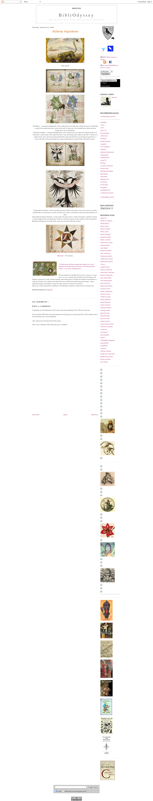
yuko (102, 127)
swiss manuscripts (106, 280)
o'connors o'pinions (106, 166)
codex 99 (103, 160)
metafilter (103, 122)
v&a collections (105, 253)
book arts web (104, 318)
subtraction (104, 136)
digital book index (106, 286)
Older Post (94, 415)
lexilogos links (105, 310)
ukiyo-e (102, 337)
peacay (114, 97)
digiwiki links (104, 313)
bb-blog (103, 163)
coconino (103, 348)
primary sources (105, 294)
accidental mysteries (107, 193)
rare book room (105, 288)
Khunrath (60, 256)
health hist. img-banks (107, 354)
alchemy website (105, 351)
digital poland (105, 245)
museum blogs (105, 316)
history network (105, 359)
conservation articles (107, 324)
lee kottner (103, 182)
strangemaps (104, 155)
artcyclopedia (104, 335)
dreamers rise (104, 179)
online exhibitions (106, 291)
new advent (104, 362)
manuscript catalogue (107, 272)
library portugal (105, 234)
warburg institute (105, 307)
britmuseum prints (106, 256)
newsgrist (103, 144)
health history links (106, 356)
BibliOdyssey (76, 15)
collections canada (106, 242)
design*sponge (105, 141)
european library (105, 237)
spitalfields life (105, 190)
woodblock (104, 346)
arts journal (104, 332)
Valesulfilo (103, 176)
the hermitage (104, 133)
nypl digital (104, 248)
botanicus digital (105, 250)
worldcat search (105, 297)
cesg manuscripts (105, 278)
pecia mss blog (105, 283)
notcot (102, 125)
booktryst (103, 138)
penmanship (104, 343)
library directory (105, 299)
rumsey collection (106, 270)
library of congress (106, 221)
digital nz (103, 218)
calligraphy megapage (107, 340)
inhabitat (103, 149)
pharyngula (104, 174)
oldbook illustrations (107, 152)
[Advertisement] (52, 394)
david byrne (104, 185)
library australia (105, 240)
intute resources (105, 305)
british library (104, 223)
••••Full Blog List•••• (107, 197)
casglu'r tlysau (105, 267)
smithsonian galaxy (106, 261)
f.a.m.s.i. (103, 264)
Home (65, 415)
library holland (105, 229)
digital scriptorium (106, 275)
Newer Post (35, 415)
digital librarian (105, 302)
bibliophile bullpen (106, 171)
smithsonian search (106, 259)
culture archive (105, 321)
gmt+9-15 (103, 130)
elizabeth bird (104, 157)
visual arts (103, 329)
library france (104, 226)
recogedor (103, 187)
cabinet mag (104, 168)
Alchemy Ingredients (65, 31)
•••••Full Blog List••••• (107, 116)
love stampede (105, 146)
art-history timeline (106, 326)
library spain (104, 231)
